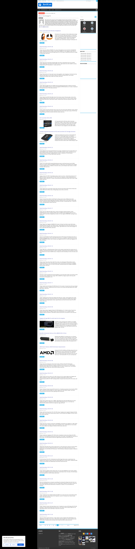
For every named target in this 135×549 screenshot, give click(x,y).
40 (45, 525)
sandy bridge (67, 542)
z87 (74, 544)
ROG (62, 542)
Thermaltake (67, 544)
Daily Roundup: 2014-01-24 (46, 93)
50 (47, 525)
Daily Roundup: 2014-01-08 (46, 360)
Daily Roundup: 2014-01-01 (46, 443)
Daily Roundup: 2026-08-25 (86, 53)
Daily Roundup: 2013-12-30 (46, 467)
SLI (59, 544)
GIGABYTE (66, 537)
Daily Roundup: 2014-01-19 (46, 185)
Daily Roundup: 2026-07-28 (86, 60)
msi (63, 539)
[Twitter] (88, 1)
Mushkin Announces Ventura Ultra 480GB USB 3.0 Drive (53, 333)
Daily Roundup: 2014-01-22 (46, 147)
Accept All (20, 544)
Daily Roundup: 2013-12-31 (46, 455)
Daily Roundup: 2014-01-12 (46, 271)
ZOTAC (60, 545)
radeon (70, 541)
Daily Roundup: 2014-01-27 (46, 59)
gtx (71, 536)
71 (59, 525)
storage (64, 544)
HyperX (60, 538)
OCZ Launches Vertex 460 (46, 117)
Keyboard (68, 538)
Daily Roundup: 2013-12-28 (46, 491)
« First (40, 525)
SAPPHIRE (70, 542)
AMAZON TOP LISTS (58, 9)
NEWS (50, 9)
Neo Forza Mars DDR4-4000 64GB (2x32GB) (53, 13)
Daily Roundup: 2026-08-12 (86, 56)
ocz (72, 539)
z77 (73, 544)
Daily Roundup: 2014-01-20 (46, 172)
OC (71, 539)
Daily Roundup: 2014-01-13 (46, 258)
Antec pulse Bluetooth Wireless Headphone (50, 30)
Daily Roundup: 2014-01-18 (46, 195)
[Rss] (86, 1)
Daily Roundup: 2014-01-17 (46, 208)
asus (69, 533)
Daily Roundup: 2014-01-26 (46, 70)
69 (55, 525)
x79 (72, 544)
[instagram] (90, 1)
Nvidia (68, 539)
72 (61, 525)
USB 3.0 (70, 544)
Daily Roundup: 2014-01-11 (46, 282)
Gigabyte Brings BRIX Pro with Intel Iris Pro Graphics (52, 318)
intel (62, 538)
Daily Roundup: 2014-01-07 (46, 373)
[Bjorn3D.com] (45, 4)
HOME (39, 10)
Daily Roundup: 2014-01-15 (46, 233)
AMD (62, 534)
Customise (7, 544)
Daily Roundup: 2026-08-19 (86, 55)
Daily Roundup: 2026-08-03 (86, 58)
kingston (72, 538)
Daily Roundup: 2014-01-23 (46, 106)
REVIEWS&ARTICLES (44, 9)
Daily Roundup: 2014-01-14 (46, 246)
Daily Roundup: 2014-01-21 (46, 160)
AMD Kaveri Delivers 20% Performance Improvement (52, 347)
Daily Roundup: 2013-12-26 (46, 514)
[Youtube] (89, 1)
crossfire (66, 535)
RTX (64, 542)
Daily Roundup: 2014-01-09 (46, 306)
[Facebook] (87, 1)
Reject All (13, 544)
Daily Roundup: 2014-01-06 (46, 385)
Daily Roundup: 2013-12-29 (46, 478)
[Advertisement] (78, 5)
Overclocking (66, 541)
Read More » (42, 55)
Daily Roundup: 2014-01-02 (46, 431)
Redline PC (41, 533)
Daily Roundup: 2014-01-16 (46, 221)
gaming (70, 535)
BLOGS (53, 9)
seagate (73, 542)
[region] (13, 541)
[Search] (97, 1)
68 (53, 525)
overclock (61, 541)
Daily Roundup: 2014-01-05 (46, 397)
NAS (65, 539)
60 (49, 525)
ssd (61, 544)
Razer (73, 541)
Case (72, 533)
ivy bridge (65, 538)
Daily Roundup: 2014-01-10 (46, 294)
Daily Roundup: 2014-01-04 (46, 408)
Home (40, 15)
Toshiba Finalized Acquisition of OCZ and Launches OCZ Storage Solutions (57, 131)
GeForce (61, 536)
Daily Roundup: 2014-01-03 (46, 420)
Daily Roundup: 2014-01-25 (46, 82)
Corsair (62, 535)
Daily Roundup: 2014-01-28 (46, 46)
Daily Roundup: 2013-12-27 (46, 503)
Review (60, 542)
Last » (68, 525)
